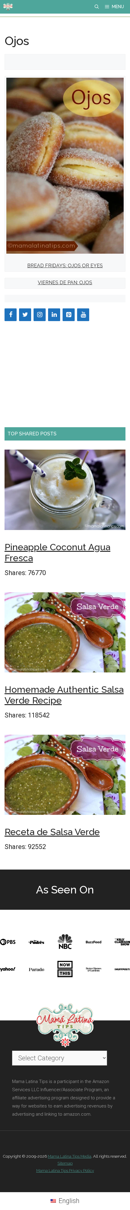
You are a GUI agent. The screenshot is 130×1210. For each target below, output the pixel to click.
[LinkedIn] (54, 314)
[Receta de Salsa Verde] (65, 777)
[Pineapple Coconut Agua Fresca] (65, 492)
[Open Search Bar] (97, 7)
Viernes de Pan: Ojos (65, 282)
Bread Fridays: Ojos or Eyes (65, 265)
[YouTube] (83, 314)
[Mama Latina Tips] (8, 7)
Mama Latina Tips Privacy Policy (65, 1170)
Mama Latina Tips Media (69, 1156)
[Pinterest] (69, 314)
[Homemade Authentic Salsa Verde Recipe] (65, 634)
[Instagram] (40, 314)
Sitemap (65, 1163)
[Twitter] (25, 314)
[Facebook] (11, 314)
